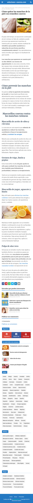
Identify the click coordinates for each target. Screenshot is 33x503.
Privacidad (21, 496)
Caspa (4, 441)
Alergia (10, 376)
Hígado (4, 406)
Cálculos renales (7, 387)
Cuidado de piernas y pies (9, 446)
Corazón (27, 384)
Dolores (26, 393)
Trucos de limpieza (7, 487)
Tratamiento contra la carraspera (19, 346)
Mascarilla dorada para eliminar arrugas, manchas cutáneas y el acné (19, 294)
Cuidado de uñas (21, 446)
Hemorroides (19, 401)
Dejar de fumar (22, 387)
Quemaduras (20, 417)
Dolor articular (18, 393)
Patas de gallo (18, 455)
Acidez (4, 376)
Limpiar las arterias (7, 409)
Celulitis (20, 441)
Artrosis (5, 379)
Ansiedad (22, 376)
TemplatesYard (16, 499)
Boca (15, 379)
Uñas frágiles (20, 463)
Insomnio (11, 406)
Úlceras (25, 426)
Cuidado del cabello (7, 449)
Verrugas (5, 466)
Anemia (16, 376)
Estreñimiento (12, 395)
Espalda (5, 395)
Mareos (16, 409)
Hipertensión (6, 404)
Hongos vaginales (21, 404)
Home (11, 496)
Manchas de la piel (9, 7)
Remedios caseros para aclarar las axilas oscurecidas (18, 309)
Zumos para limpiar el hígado (18, 364)
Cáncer (14, 387)
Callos (26, 438)
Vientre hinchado (17, 426)
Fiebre (4, 398)
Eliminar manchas (19, 481)
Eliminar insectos (20, 478)
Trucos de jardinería (18, 484)
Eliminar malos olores (8, 481)
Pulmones (12, 417)
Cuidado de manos (19, 444)
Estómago (25, 395)
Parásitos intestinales (8, 415)
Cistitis (25, 382)
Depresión (5, 390)
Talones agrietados (16, 460)
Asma (10, 379)
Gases (16, 398)
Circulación (19, 382)
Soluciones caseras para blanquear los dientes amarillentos (20, 301)
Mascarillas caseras (7, 455)
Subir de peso (6, 460)
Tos (20, 423)
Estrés (19, 395)
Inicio (3, 7)
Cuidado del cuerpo (19, 449)
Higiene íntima (12, 452)
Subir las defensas (7, 423)
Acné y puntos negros (8, 435)
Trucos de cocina (7, 484)
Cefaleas (5, 382)
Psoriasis (5, 417)
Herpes (26, 401)
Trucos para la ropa (18, 487)
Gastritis (22, 398)
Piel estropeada (6, 457)
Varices (27, 463)
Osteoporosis (21, 412)
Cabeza (20, 379)
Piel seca (21, 457)
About (15, 496)
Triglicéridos (26, 423)
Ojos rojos (13, 412)
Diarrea (4, 393)
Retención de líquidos (8, 420)
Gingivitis (5, 401)
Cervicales (11, 382)
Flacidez (5, 452)
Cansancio (26, 379)
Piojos (24, 415)
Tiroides (16, 423)
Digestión (11, 393)
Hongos (13, 404)
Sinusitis (23, 420)
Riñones (17, 420)
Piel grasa (14, 457)
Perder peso (18, 415)
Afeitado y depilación (20, 435)
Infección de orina (15, 358)
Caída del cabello (12, 441)
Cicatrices (27, 441)
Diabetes (23, 390)
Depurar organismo (14, 390)
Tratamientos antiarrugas (9, 463)
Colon (11, 384)
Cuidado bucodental (8, 444)
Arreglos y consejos (7, 476)
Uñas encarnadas (7, 426)
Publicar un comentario (9, 324)
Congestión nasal (19, 384)
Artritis (28, 376)
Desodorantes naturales (8, 478)
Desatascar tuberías (19, 476)
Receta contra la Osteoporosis (18, 352)
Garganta (10, 398)
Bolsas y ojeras (18, 438)
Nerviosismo (6, 412)
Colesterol (5, 384)
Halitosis (12, 401)
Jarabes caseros (19, 406)
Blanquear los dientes (8, 438)
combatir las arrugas (15, 134)
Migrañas (22, 409)
